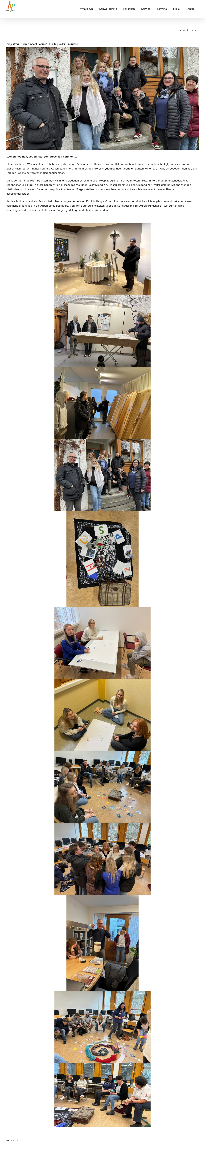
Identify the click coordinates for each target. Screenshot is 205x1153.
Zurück (184, 30)
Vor (194, 30)
